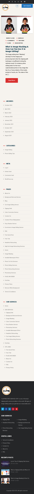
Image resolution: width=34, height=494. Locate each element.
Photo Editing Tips (10, 153)
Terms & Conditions (10, 291)
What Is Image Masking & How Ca (20, 478)
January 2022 (8, 120)
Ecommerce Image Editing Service (14, 227)
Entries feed (8, 171)
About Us (7, 193)
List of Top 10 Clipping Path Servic (20, 461)
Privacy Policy (8, 284)
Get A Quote (27, 6)
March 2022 (8, 113)
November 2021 (9, 124)
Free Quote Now (9, 235)
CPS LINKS (8, 347)
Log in (6, 168)
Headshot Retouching (11, 242)
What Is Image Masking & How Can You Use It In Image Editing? (17, 49)
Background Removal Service (13, 197)
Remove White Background (12, 288)
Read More (11, 80)
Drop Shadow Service (10, 223)
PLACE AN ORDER (10, 276)
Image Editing (19, 43)
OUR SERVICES (9, 309)
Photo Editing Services (11, 265)
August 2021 (8, 135)
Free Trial (7, 238)
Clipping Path (8, 208)
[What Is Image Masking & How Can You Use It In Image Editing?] (17, 25)
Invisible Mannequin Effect (12, 257)
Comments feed (9, 175)
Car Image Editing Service (12, 204)
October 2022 (8, 105)
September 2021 (9, 131)
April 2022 (7, 109)
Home (6, 250)
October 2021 (8, 128)
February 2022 (9, 116)
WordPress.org (9, 179)
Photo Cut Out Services (11, 261)
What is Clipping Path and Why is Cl (20, 470)
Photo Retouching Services (12, 269)
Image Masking (9, 254)
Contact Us (8, 216)
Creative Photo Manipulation (12, 220)
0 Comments (10, 40)
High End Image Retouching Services (15, 246)
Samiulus (21, 38)
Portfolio (7, 280)
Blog (6, 201)
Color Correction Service (11, 212)
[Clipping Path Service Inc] (5, 7)
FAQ (6, 231)
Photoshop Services (10, 273)
